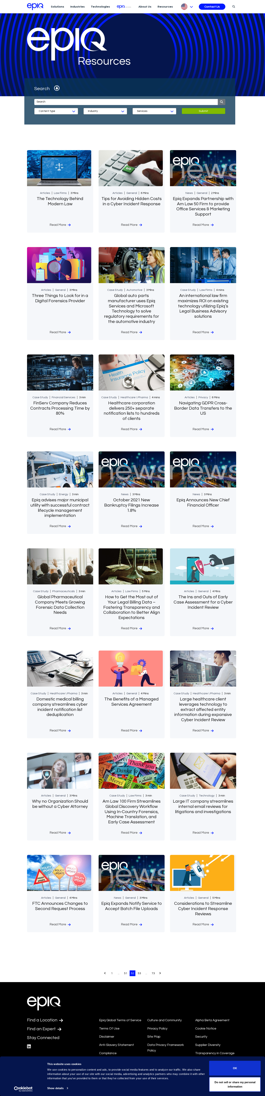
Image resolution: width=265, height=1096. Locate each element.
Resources (165, 6)
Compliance (108, 1053)
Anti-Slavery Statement (116, 1045)
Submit (203, 111)
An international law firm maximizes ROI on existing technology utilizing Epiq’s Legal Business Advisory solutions (203, 306)
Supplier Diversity (207, 1045)
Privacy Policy (157, 1028)
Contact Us (212, 6)
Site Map (153, 1036)
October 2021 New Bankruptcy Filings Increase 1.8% (131, 505)
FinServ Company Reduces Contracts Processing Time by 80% (60, 408)
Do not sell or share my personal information (235, 1084)
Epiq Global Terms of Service (120, 1020)
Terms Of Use (109, 1028)
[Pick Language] (186, 7)
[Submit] (221, 102)
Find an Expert (42, 1029)
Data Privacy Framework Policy (165, 1047)
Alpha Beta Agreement (212, 1020)
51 (125, 973)
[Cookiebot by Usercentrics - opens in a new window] (23, 1089)
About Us (144, 6)
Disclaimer (106, 1036)
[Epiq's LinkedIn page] (29, 1046)
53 (139, 973)
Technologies (100, 6)
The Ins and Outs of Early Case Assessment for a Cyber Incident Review (203, 602)
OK (235, 1068)
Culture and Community (164, 1020)
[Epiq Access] (124, 6)
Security (201, 1036)
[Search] (233, 6)
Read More (58, 225)
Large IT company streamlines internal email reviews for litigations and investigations (203, 806)
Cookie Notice (205, 1028)
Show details (55, 1088)
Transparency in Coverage (215, 1053)
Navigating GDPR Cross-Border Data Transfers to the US (203, 408)
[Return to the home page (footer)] (35, 6)
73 (153, 973)
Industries (77, 6)
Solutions (57, 6)
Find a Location (42, 1020)
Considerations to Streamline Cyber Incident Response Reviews (203, 908)
